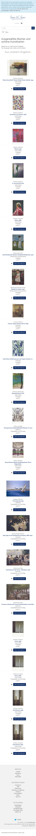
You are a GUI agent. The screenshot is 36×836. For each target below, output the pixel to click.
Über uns (18, 796)
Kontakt (18, 771)
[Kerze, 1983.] (18, 663)
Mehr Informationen (19, 88)
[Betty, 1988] (18, 207)
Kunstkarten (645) (18, 810)
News (18, 795)
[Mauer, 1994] (18, 136)
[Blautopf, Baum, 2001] (18, 381)
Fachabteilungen (18, 808)
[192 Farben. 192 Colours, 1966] (18, 102)
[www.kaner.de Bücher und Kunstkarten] (18, 17)
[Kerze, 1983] (18, 628)
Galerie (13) (18, 812)
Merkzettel (18, 776)
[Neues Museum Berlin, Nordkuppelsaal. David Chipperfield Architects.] (18, 449)
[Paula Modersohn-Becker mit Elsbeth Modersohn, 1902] (18, 242)
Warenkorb (18, 773)
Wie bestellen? (18, 793)
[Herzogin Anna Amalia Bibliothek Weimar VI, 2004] (18, 415)
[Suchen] (33, 28)
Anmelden (17, 23)
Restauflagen (18, 805)
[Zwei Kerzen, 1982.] (18, 732)
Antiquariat (18, 807)
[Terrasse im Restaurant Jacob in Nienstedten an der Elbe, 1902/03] (18, 592)
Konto (18, 775)
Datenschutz (18, 788)
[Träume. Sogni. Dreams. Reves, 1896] (18, 311)
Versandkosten (31, 822)
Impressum (18, 785)
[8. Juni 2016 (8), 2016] (18, 171)
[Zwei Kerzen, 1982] (18, 697)
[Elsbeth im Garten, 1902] (18, 276)
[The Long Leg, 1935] (18, 488)
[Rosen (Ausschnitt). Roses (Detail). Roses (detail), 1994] (18, 67)
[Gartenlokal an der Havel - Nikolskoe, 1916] (18, 557)
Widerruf (18, 791)
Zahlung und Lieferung (18, 790)
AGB (18, 786)
